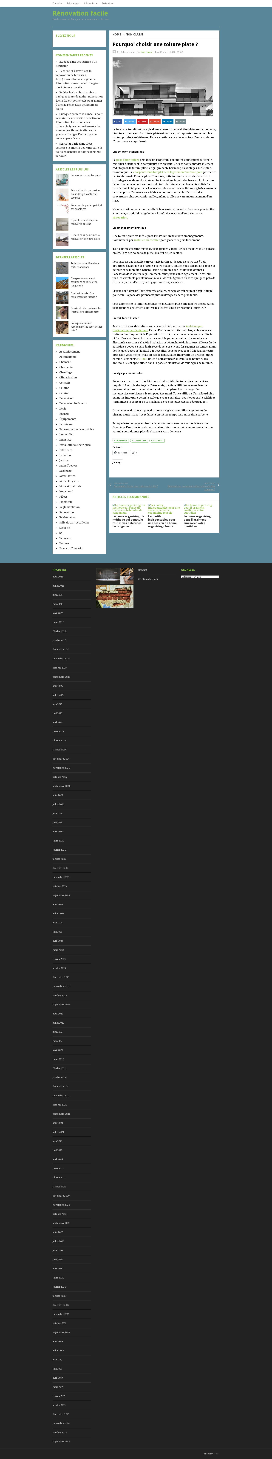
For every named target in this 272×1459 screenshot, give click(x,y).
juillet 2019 (58, 1350)
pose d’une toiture (127, 159)
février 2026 (59, 631)
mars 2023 (58, 950)
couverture (139, 441)
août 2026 (58, 576)
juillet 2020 (58, 1241)
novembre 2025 (61, 658)
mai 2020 (57, 1259)
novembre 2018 (61, 1423)
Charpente (66, 367)
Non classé (135, 34)
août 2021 (58, 1123)
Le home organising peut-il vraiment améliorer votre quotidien (197, 521)
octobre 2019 (60, 1323)
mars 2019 (58, 1387)
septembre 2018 (61, 1441)
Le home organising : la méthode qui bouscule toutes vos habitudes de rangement (128, 521)
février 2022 (59, 1068)
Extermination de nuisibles (76, 429)
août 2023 (58, 904)
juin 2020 (58, 1250)
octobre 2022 (60, 995)
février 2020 (59, 1286)
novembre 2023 (61, 877)
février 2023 (59, 959)
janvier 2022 (59, 1077)
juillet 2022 (58, 1022)
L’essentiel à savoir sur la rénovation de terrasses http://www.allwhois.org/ (73, 75)
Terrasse (65, 538)
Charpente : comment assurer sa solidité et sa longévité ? (84, 282)
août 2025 (58, 686)
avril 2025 (58, 722)
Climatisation (68, 377)
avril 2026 (58, 613)
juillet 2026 (58, 585)
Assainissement (69, 351)
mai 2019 (57, 1368)
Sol (61, 532)
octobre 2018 (60, 1432)
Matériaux (65, 470)
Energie (64, 413)
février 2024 (59, 849)
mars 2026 (58, 622)
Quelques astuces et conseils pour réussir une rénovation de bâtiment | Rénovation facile (79, 118)
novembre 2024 (61, 767)
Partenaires (107, 3)
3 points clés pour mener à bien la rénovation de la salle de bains (79, 104)
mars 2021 (58, 1168)
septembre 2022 (61, 1004)
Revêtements (67, 517)
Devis (62, 408)
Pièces (63, 496)
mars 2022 (58, 1059)
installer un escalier (147, 240)
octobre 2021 (60, 1104)
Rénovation (89, 3)
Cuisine (64, 387)
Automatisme (67, 356)
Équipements (67, 419)
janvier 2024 (59, 859)
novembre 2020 (61, 1204)
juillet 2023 (58, 913)
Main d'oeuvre (68, 465)
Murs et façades (69, 481)
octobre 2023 (60, 886)
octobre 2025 (60, 667)
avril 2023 (58, 940)
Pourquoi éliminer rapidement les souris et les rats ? (86, 327)
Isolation (65, 455)
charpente (121, 441)
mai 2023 (57, 931)
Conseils (56, 3)
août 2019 (58, 1341)
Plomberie (65, 501)
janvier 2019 (59, 1405)
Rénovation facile (210, 1454)
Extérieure (66, 424)
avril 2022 (58, 1050)
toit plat (158, 441)
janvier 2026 (59, 640)
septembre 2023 (61, 895)
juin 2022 (57, 1031)
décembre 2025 (61, 649)
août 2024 (58, 795)
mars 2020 (58, 1277)
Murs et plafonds (70, 486)
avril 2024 (58, 831)
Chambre (65, 362)
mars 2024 (58, 840)
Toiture (64, 543)
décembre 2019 (61, 1305)
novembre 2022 (61, 986)
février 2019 (59, 1396)
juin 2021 (57, 1141)
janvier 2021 (59, 1186)
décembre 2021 (61, 1086)
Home (117, 34)
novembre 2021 (61, 1095)
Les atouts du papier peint (86, 175)
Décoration (72, 3)
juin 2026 (58, 594)
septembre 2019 (61, 1332)
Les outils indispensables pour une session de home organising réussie (162, 521)
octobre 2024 (60, 777)
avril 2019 (58, 1377)
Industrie (65, 439)
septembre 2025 (61, 676)
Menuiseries (67, 475)
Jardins (64, 460)
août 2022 (58, 1013)
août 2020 (58, 1232)
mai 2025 (57, 713)
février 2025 (59, 740)
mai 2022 (57, 1041)
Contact (142, 570)
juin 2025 (57, 704)
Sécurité (64, 527)
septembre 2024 (61, 786)
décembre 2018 (61, 1414)
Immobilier (66, 434)
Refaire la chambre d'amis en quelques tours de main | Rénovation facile (79, 96)
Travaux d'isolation (71, 548)
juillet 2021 (58, 1132)
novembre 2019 (61, 1314)
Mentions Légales (148, 579)
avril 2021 (58, 1159)
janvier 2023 (59, 968)
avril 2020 (58, 1268)
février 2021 (59, 1177)
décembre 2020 (61, 1195)
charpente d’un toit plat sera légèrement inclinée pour (168, 172)
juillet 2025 (58, 695)
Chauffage (65, 372)
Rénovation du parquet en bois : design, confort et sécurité (85, 194)
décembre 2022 (61, 977)
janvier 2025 (59, 749)
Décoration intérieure (73, 403)
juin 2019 (57, 1359)
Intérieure (65, 450)
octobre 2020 (60, 1214)
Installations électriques (75, 444)
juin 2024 (58, 813)
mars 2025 (58, 731)
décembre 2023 (61, 868)
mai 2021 (57, 1150)
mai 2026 (57, 604)
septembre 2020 (61, 1223)
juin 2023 (57, 922)
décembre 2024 (61, 758)
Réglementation (69, 507)
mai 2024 (57, 822)
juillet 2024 (58, 804)
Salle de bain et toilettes (74, 522)
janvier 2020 (59, 1295)
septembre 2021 (61, 1113)
